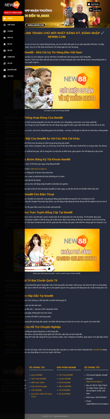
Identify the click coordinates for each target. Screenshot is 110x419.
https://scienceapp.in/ (39, 169)
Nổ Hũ (10, 50)
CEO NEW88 (36, 390)
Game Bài (11, 57)
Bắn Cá (10, 37)
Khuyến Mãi (12, 70)
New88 (10, 18)
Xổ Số (10, 63)
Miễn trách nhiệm (37, 382)
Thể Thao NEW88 (66, 375)
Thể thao (11, 25)
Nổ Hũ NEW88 (64, 382)
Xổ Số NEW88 (64, 390)
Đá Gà (10, 44)
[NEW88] (12, 5)
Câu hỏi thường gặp (39, 386)
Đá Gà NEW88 (64, 394)
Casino (10, 31)
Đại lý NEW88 (36, 375)
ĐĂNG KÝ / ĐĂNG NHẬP (13, 12)
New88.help (97, 350)
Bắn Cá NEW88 (65, 386)
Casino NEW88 (65, 379)
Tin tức (10, 76)
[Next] (105, 14)
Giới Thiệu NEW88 (38, 379)
